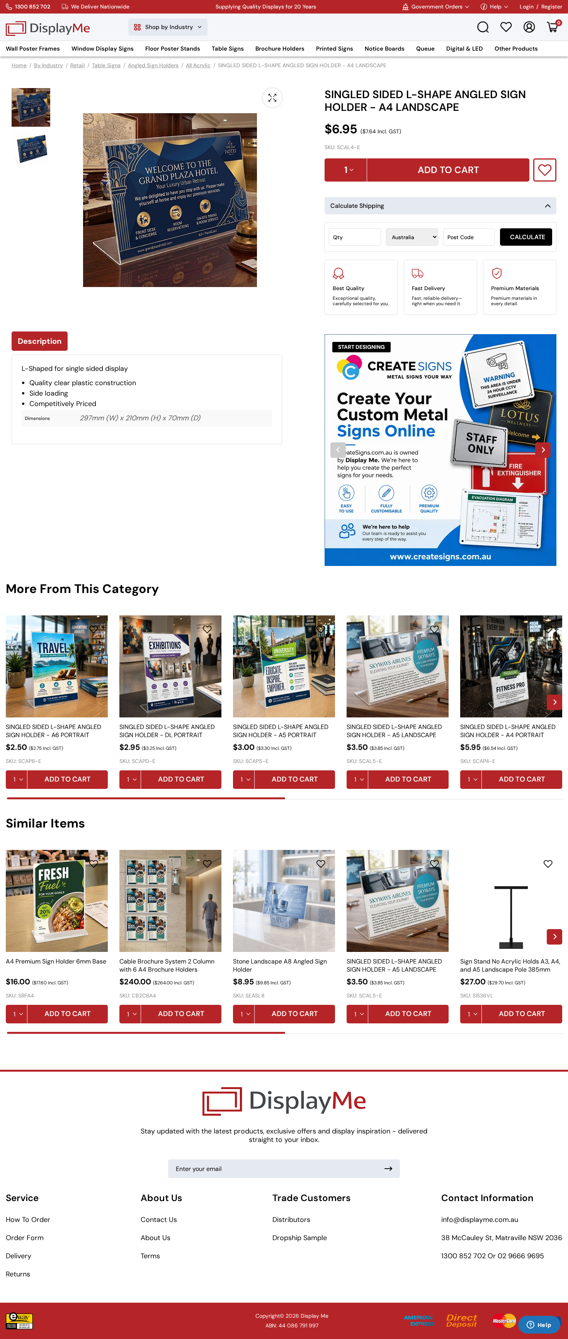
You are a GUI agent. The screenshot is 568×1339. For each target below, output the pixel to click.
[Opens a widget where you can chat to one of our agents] (539, 1325)
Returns (18, 1274)
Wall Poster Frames (33, 49)
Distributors (291, 1219)
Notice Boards (385, 49)
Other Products (516, 49)
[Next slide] (543, 450)
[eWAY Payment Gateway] (19, 1320)
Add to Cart (67, 779)
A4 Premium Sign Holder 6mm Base (56, 961)
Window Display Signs (102, 49)
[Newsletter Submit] (388, 1168)
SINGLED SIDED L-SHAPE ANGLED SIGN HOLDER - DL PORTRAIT (167, 731)
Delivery (18, 1256)
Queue (425, 49)
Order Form (25, 1237)
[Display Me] (48, 27)
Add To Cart (448, 170)
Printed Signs (334, 49)
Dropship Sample (299, 1237)
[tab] (146, 798)
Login (527, 6)
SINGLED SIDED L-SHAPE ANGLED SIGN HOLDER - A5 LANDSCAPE (394, 731)
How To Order (28, 1219)
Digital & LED (464, 49)
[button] (31, 107)
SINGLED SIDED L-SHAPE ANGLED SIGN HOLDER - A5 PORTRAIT (280, 731)
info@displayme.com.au (479, 1219)
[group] (440, 450)
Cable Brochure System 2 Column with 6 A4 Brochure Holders (166, 965)
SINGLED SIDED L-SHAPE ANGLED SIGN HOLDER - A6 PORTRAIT (53, 731)
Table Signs (228, 49)
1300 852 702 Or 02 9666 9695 (492, 1256)
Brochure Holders (279, 49)
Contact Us (159, 1219)
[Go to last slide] (338, 450)
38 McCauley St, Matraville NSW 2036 (501, 1237)
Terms (150, 1256)
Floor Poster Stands (172, 49)
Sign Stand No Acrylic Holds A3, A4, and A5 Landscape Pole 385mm (510, 965)
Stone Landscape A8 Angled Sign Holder (280, 965)
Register (551, 6)
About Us (155, 1237)
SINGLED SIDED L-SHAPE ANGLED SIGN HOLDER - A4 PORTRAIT (508, 731)
